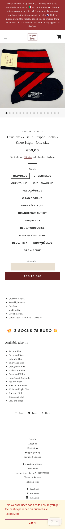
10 (38, 113)
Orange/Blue (32, 198)
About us (32, 443)
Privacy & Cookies (32, 457)
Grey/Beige (32, 250)
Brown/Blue (43, 242)
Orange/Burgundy (32, 213)
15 (55, 113)
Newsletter (33, 468)
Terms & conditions (32, 464)
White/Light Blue (32, 235)
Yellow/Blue (32, 190)
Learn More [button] (13, 513)
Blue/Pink (19, 242)
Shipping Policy (32, 452)
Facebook (34, 489)
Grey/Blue (19, 183)
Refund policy (32, 481)
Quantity (31, 261)
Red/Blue (20, 175)
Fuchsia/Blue (43, 183)
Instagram (34, 497)
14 (51, 113)
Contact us (32, 448)
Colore (32, 169)
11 (41, 113)
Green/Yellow (32, 205)
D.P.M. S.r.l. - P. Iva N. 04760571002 (32, 473)
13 (48, 113)
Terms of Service (32, 477)
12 (44, 113)
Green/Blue (43, 175)
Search (32, 439)
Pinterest (34, 493)
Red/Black (32, 220)
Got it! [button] (32, 522)
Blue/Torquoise (32, 227)
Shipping (28, 157)
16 (58, 113)
